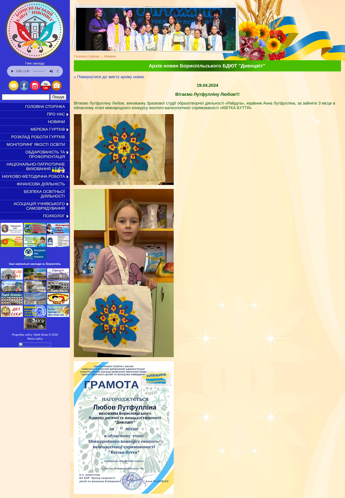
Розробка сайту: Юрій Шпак (30, 334)
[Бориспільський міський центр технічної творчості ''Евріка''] (35, 316)
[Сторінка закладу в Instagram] (35, 89)
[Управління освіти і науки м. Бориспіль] (12, 233)
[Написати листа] (14, 89)
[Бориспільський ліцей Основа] (12, 303)
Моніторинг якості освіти (36, 144)
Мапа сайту (35, 338)
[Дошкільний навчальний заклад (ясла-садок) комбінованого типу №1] (58, 303)
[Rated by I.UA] (35, 345)
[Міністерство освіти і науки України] (58, 233)
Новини (56, 122)
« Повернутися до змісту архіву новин (109, 77)
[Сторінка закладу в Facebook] (24, 89)
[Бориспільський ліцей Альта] (58, 291)
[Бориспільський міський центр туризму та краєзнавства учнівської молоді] (58, 316)
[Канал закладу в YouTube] (46, 89)
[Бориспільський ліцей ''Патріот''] (35, 279)
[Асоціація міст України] (35, 258)
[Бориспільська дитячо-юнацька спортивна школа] (35, 328)
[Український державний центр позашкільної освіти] (35, 246)
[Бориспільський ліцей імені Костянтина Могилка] (12, 291)
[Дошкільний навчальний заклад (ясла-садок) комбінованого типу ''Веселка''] (12, 316)
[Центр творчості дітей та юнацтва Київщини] (12, 246)
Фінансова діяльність (41, 184)
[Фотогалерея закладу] (56, 89)
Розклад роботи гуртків (38, 137)
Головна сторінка (45, 106)
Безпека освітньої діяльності (44, 193)
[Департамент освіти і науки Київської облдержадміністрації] (35, 233)
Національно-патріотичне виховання (36, 166)
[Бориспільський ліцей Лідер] (35, 291)
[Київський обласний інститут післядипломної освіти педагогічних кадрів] (58, 246)
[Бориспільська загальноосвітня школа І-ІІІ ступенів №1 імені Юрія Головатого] (12, 279)
